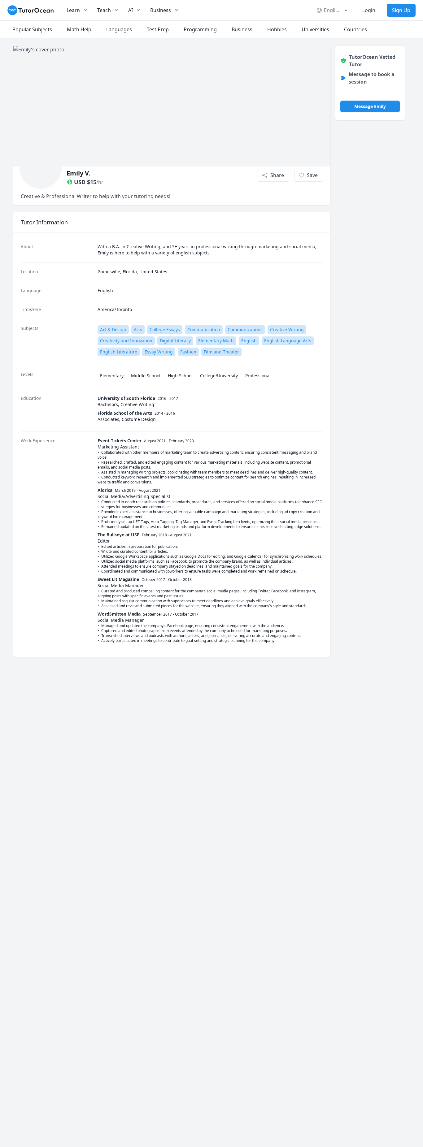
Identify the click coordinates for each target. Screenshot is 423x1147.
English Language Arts (287, 341)
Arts (138, 329)
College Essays (165, 329)
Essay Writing (159, 352)
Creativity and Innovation (126, 341)
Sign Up (401, 10)
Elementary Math (216, 341)
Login (368, 10)
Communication (203, 329)
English (249, 341)
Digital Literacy (175, 341)
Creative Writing (287, 329)
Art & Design (113, 329)
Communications (245, 329)
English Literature (118, 352)
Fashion (188, 352)
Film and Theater (221, 352)
